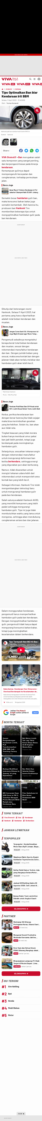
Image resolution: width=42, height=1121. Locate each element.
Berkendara (30, 821)
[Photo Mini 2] (13, 142)
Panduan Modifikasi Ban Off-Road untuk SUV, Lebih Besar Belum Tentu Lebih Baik (24, 408)
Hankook (20, 208)
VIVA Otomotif (9, 157)
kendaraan (7, 167)
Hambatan (18, 821)
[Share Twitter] (26, 150)
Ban (20, 157)
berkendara (14, 461)
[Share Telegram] (37, 150)
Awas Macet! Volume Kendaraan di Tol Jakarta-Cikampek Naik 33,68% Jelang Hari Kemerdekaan (23, 191)
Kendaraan (29, 817)
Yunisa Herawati (12, 103)
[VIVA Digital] (8, 84)
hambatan (22, 198)
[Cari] (30, 79)
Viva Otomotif (9, 817)
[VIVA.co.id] (9, 79)
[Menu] (34, 79)
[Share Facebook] (21, 150)
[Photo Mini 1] (5, 142)
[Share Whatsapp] (31, 150)
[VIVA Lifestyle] (23, 84)
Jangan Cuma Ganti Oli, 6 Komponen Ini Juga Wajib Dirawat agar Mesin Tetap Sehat (24, 333)
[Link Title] (7, 847)
